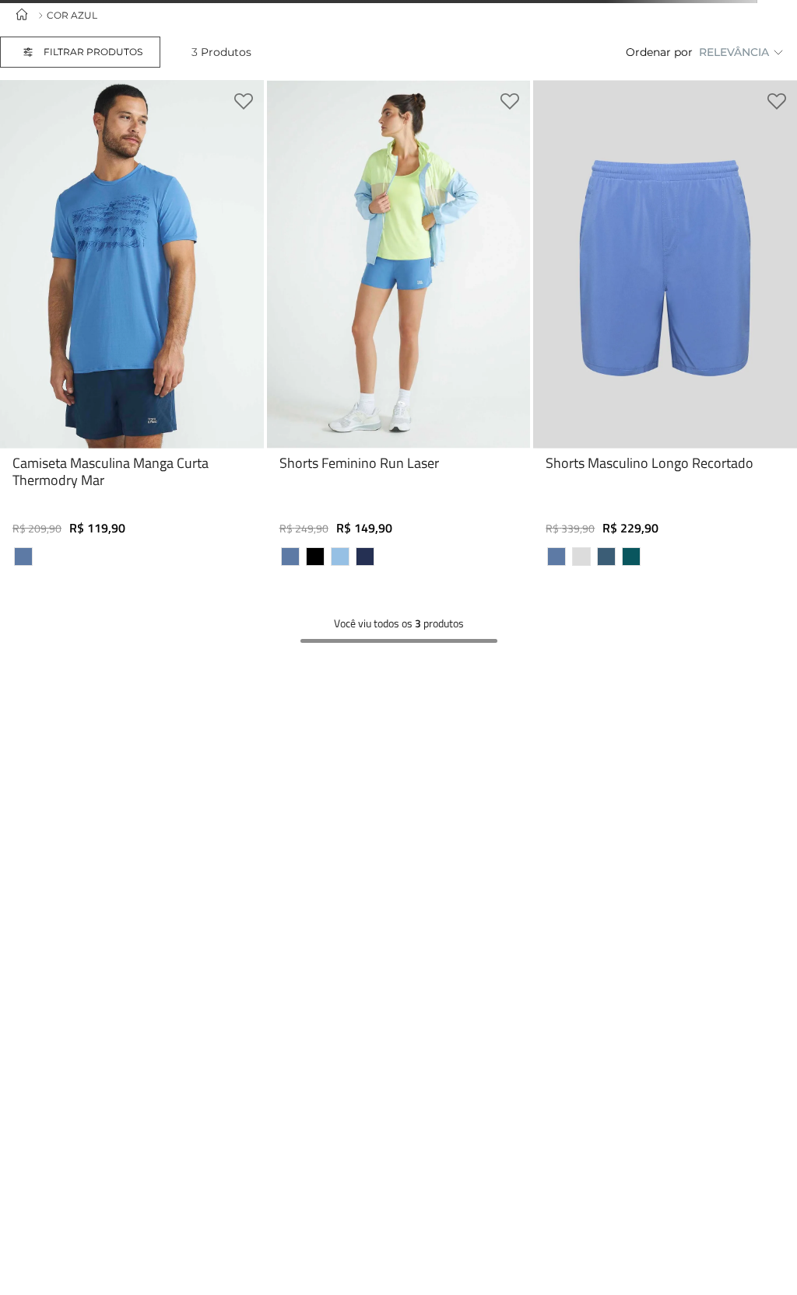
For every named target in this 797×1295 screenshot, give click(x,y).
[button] (95, 52)
